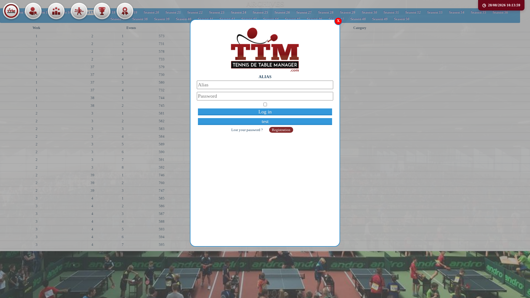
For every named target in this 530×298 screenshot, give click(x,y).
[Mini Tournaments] (125, 11)
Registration (281, 130)
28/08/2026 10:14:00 (504, 5)
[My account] (33, 11)
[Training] (79, 11)
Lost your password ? (247, 130)
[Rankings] (56, 11)
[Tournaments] (102, 11)
